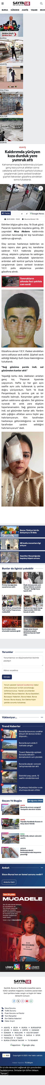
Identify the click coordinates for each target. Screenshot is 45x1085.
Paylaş (7, 213)
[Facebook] (14, 1001)
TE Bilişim (29, 1063)
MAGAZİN (7, 1035)
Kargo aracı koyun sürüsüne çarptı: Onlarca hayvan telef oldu (32, 632)
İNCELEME (19, 1033)
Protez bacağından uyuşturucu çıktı (9, 586)
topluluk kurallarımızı (25, 685)
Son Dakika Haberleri (13, 1018)
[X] (18, 1001)
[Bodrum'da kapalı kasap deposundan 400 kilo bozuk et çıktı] (33, 600)
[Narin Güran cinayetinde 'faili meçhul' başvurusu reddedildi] (12, 600)
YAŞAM (34, 10)
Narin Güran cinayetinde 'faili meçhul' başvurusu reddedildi (11, 610)
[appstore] (15, 1045)
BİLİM (15, 1028)
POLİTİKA (18, 1035)
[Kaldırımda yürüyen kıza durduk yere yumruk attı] (22, 197)
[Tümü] (42, 717)
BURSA (5, 10)
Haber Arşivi (10, 1021)
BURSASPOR (36, 1028)
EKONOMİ (35, 1030)
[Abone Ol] (37, 213)
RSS (7, 1055)
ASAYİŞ (25, 10)
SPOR (38, 1035)
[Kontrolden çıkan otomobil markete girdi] (12, 621)
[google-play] (28, 1045)
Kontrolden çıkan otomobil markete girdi (11, 630)
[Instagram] (22, 1001)
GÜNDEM (15, 10)
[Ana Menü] (3, 3)
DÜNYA (16, 1030)
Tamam (4, 1073)
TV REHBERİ (33, 1040)
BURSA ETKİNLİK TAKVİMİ (14, 1040)
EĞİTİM (25, 1030)
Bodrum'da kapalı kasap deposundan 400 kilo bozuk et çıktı (33, 610)
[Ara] (41, 3)
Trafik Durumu (10, 1011)
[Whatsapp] (31, 1001)
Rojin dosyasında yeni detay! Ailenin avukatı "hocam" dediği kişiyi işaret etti (32, 588)
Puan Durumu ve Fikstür (14, 1013)
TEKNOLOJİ (8, 1038)
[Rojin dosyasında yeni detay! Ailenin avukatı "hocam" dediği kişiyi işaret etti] (33, 578)
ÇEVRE (6, 1030)
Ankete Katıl (9, 882)
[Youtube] (27, 1001)
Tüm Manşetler (11, 1016)
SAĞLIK (29, 1035)
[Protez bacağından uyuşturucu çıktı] (12, 578)
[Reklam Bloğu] (22, 930)
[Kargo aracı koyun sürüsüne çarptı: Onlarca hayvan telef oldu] (33, 621)
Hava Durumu (10, 1008)
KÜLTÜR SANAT (33, 1033)
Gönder (7, 677)
